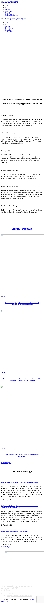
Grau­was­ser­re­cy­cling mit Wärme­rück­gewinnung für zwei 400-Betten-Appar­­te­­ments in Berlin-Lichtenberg (22, 379)
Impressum (4, 601)
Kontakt (32, 599)
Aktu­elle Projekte (22, 228)
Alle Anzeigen (6, 463)
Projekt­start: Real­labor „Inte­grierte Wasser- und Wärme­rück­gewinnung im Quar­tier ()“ (19, 506)
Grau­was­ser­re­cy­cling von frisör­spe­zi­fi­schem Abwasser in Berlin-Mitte (22, 455)
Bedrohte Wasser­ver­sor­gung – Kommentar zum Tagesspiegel (19, 482)
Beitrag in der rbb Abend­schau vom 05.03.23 (14, 531)
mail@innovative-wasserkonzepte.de (19, 596)
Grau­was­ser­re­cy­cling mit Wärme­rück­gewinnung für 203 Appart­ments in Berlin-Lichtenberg (22, 303)
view (4, 297)
